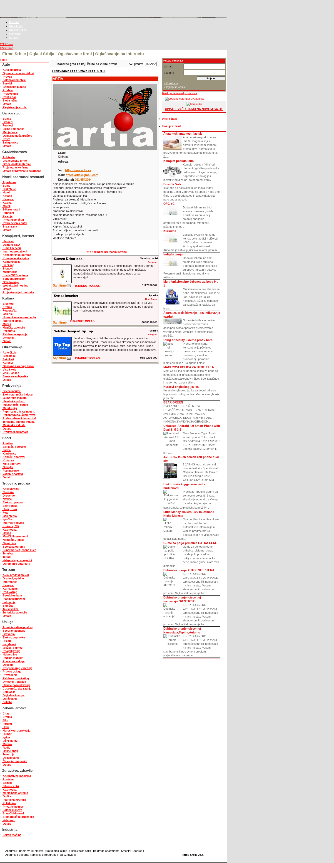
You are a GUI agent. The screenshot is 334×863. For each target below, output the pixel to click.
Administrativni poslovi (17, 627)
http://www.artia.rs (78, 170)
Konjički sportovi (13, 457)
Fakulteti (8, 359)
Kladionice (9, 453)
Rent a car (9, 97)
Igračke (7, 519)
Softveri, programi (14, 278)
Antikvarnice (10, 488)
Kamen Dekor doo (68, 259)
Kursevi (7, 362)
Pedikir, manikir (12, 658)
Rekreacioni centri (14, 223)
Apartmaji (11, 851)
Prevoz (7, 76)
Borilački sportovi (14, 446)
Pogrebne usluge (13, 661)
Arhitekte (8, 157)
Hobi (5, 727)
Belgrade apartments (106, 851)
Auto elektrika (11, 70)
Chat (5, 713)
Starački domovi (13, 813)
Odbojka (7, 467)
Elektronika (9, 505)
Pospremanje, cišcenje (17, 668)
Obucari (7, 664)
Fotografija (9, 310)
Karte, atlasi (10, 588)
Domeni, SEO (11, 244)
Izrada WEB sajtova (15, 275)
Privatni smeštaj (13, 219)
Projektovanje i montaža (18, 292)
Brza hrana (9, 226)
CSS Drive (6, 44)
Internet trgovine (13, 522)
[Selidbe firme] (69, 359)
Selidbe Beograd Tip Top (73, 331)
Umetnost (8, 337)
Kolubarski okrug (56, 851)
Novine (7, 499)
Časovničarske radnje (16, 688)
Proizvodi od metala (15, 432)
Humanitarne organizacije (19, 317)
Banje (6, 185)
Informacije (9, 582)
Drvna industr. (11, 391)
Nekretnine (9, 654)
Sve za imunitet (66, 296)
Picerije (7, 216)
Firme (3, 60)
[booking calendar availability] (183, 98)
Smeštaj (7, 605)
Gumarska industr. (14, 398)
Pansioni (8, 213)
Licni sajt (8, 265)
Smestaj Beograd (131, 851)
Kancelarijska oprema (16, 255)
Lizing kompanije (13, 129)
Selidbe (7, 702)
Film (5, 720)
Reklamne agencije (14, 334)
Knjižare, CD (10, 526)
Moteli (6, 206)
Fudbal (6, 450)
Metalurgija (9, 408)
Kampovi (8, 199)
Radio (6, 747)
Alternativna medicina (16, 776)
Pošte (6, 139)
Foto (5, 512)
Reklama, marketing (15, 678)
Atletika (7, 443)
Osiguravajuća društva (17, 135)
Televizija (8, 754)
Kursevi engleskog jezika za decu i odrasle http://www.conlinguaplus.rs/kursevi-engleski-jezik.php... (191, 392)
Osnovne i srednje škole (18, 366)
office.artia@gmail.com (82, 175)
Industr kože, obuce (15, 404)
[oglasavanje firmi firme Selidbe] (62, 354)
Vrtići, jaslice (10, 373)
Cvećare (8, 492)
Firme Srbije (190, 854)
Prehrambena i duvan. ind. (19, 418)
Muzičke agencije (13, 327)
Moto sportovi (11, 463)
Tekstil (6, 557)
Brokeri (7, 122)
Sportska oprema (13, 546)
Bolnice (7, 782)
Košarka (8, 460)
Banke (6, 118)
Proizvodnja (10, 93)
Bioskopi (8, 303)
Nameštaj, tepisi (13, 540)
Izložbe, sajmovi (12, 647)
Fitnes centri (10, 786)
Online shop (10, 751)
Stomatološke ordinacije (18, 816)
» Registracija (171, 83)
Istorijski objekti (12, 320)
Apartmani (9, 182)
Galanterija (9, 516)
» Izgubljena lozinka (174, 87)
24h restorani (11, 209)
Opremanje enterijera (16, 563)
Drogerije (8, 495)
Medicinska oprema (15, 793)
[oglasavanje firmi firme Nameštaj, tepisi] (62, 282)
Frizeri (6, 641)
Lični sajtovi (10, 740)
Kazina (7, 202)
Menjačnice (9, 132)
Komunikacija (11, 261)
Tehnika (7, 553)
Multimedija (9, 272)
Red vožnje (9, 592)
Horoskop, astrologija (16, 730)
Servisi (7, 83)
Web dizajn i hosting (15, 285)
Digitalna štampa (13, 695)
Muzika (7, 744)
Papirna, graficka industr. (18, 411)
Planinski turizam (13, 599)
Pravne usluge (11, 671)
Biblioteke (9, 356)
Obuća (6, 533)
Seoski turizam (12, 595)
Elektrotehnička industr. (17, 394)
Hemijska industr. (13, 401)
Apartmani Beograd (17, 854)
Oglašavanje (10, 282)
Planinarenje (10, 470)
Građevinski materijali (16, 164)
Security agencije (13, 630)
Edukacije (8, 692)
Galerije (7, 314)
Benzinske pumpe (14, 87)
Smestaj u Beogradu (44, 854)
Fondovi (7, 125)
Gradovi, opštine (13, 578)
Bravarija (8, 634)
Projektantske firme (15, 167)
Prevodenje (9, 675)
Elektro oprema (12, 502)
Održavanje (9, 698)
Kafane (7, 196)
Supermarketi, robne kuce (19, 550)
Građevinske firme (14, 160)
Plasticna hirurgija (14, 799)
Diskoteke (9, 189)
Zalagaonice (10, 142)
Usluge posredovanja (16, 685)
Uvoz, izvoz (9, 509)
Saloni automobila (14, 80)
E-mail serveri (11, 248)
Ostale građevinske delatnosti (21, 171)
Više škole (9, 369)
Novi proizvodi (172, 126)
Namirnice (9, 543)
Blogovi (7, 268)
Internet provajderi (14, 251)
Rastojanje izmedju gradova (179, 93)
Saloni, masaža (12, 810)
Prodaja (7, 90)
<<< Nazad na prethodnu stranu (106, 252)
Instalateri (9, 644)
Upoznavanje (11, 757)
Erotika (7, 307)
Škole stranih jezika (15, 376)
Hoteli (6, 192)
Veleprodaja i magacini (17, 560)
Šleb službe (9, 100)
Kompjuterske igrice (15, 258)
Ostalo (6, 104)
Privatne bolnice (13, 806)
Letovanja (8, 602)
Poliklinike (9, 803)
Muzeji (6, 324)
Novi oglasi (169, 118)
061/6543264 (83, 179)
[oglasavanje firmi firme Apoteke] (62, 319)
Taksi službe (10, 609)
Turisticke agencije (14, 612)
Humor (7, 734)
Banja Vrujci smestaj (31, 851)
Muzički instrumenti (15, 536)
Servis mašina (11, 835)
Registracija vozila (14, 107)
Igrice (6, 737)
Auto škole (9, 352)
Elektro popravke (13, 637)
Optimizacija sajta (80, 851)
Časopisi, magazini (14, 761)
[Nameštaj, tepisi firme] (69, 287)
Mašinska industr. (13, 425)
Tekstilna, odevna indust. (18, 421)
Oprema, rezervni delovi (18, 73)
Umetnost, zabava (14, 681)
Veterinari (8, 820)
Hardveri (8, 241)
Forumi (7, 723)
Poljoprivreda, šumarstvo (18, 415)
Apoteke (8, 779)
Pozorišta (8, 331)
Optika (6, 796)
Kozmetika (9, 529)
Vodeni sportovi (12, 474)
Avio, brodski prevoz (15, 575)
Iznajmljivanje (11, 651)
